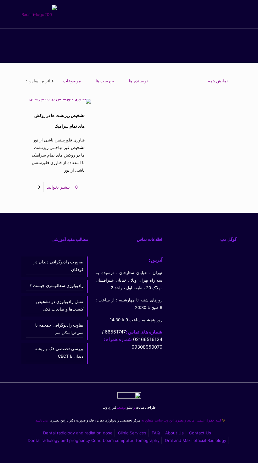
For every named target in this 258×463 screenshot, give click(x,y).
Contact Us (200, 432)
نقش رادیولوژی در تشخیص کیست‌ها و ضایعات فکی (59, 305)
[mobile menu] (33, 14)
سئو (129, 407)
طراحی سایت (144, 407)
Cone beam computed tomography (125, 440)
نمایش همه (218, 80)
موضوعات (72, 80)
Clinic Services (132, 432)
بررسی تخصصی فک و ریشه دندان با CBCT (59, 352)
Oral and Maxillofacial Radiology (195, 440)
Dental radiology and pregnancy (59, 440)
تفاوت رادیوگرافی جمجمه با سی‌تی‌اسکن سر (59, 328)
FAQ (156, 432)
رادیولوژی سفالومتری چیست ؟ (56, 285)
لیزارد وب (109, 407)
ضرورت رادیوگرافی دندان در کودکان (58, 265)
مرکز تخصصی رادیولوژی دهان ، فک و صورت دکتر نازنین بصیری (94, 420)
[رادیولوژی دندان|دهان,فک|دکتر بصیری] (39, 14)
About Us (174, 432)
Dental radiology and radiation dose (78, 432)
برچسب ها (105, 80)
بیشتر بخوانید (58, 187)
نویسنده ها (138, 80)
